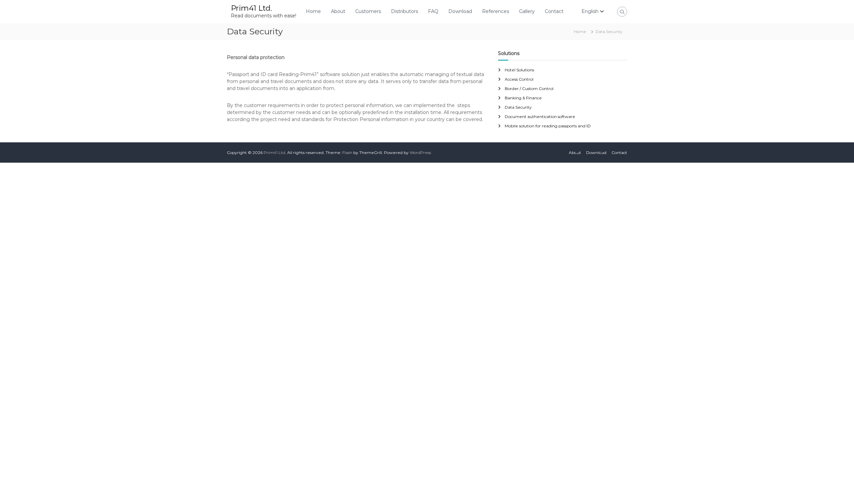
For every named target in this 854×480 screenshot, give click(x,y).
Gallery (527, 11)
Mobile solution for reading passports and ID (548, 125)
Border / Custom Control (529, 88)
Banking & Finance (523, 97)
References (495, 11)
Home (313, 11)
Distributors (404, 11)
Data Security (518, 107)
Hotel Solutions (519, 69)
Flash (347, 152)
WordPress (420, 152)
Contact (554, 11)
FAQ (433, 11)
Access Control (519, 79)
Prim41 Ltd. (251, 8)
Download (460, 11)
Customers (368, 11)
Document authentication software (540, 116)
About (338, 11)
